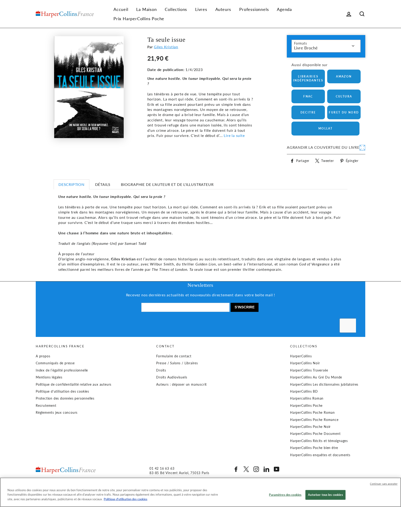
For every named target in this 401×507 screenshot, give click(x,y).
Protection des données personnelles (65, 398)
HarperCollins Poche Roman (312, 412)
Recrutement (46, 405)
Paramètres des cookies (285, 495)
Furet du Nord (344, 112)
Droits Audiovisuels (171, 377)
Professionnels (254, 9)
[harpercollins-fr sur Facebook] (236, 469)
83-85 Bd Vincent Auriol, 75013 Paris (179, 473)
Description (71, 184)
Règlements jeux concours (57, 412)
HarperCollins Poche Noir (310, 427)
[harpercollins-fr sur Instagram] (256, 469)
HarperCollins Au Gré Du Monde (316, 377)
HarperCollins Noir (305, 363)
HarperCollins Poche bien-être (314, 448)
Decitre (308, 112)
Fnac (308, 96)
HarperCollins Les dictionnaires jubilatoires (324, 384)
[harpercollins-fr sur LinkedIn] (266, 469)
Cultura (344, 96)
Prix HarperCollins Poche (138, 18)
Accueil (120, 9)
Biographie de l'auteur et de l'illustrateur (167, 184)
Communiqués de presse (55, 363)
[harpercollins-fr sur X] (246, 469)
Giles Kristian (166, 47)
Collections (176, 9)
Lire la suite (234, 135)
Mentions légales (49, 377)
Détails (103, 184)
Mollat (325, 128)
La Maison (146, 9)
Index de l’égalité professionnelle (62, 370)
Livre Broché (306, 48)
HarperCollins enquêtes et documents (320, 455)
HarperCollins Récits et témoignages (319, 441)
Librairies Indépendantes (308, 78)
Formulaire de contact (173, 356)
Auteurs (223, 9)
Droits (161, 370)
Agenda (284, 9)
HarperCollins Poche (306, 405)
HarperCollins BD (304, 391)
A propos (43, 356)
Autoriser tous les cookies (325, 495)
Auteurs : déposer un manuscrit (181, 384)
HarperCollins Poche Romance (314, 420)
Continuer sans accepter (384, 483)
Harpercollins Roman (306, 398)
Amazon (344, 76)
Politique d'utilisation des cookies (62, 391)
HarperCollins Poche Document (315, 434)
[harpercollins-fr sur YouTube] (276, 469)
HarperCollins (301, 356)
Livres (201, 9)
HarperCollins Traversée (309, 370)
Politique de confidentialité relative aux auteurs (73, 384)
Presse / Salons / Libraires (177, 363)
